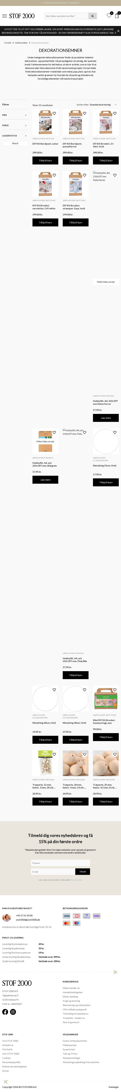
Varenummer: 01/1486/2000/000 (40, 716)
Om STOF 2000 (10, 1040)
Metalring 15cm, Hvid (104, 465)
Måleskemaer (70, 1045)
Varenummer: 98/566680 (74, 780)
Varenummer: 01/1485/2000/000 (100, 459)
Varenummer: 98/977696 (74, 138)
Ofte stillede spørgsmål (74, 1009)
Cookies (6, 1057)
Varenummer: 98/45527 (42, 458)
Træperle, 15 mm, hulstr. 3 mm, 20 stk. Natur (43, 786)
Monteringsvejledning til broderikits (81, 1062)
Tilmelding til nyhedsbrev (75, 1013)
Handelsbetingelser (73, 992)
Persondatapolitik (11, 1062)
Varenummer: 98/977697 (43, 138)
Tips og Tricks (70, 1053)
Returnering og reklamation (76, 1005)
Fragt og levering (71, 1000)
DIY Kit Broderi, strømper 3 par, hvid (74, 207)
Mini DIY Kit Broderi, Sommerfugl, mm (104, 721)
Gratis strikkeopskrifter (75, 1040)
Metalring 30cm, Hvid (74, 722)
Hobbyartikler (21, 42)
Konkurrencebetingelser (14, 1066)
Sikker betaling (70, 996)
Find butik (7, 1049)
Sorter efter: (83, 104)
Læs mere (106, 417)
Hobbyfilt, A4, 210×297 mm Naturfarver (105, 402)
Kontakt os (7, 1045)
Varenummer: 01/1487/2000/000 (70, 716)
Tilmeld (82, 871)
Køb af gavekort (71, 1022)
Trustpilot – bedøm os (74, 1017)
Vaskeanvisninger (71, 1057)
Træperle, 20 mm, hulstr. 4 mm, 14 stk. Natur (73, 786)
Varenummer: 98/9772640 (43, 200)
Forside (7, 42)
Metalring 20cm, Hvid (44, 722)
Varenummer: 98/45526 (73, 653)
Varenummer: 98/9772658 (104, 715)
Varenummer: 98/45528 (103, 396)
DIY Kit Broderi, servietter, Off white (43, 207)
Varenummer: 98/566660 (43, 780)
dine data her (76, 880)
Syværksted (69, 1049)
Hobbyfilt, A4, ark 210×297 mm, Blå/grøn (44, 464)
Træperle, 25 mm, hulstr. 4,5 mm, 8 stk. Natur (104, 786)
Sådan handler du (71, 988)
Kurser (5, 1070)
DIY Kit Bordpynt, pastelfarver (72, 145)
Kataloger (114, 1087)
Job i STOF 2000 (10, 1053)
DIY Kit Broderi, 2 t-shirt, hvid (103, 145)
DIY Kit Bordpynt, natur (45, 143)
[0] (117, 15)
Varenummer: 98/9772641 (74, 200)
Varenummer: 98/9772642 (104, 138)
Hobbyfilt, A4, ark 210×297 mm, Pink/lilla (75, 659)
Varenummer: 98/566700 (104, 780)
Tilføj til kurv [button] (45, 160)
